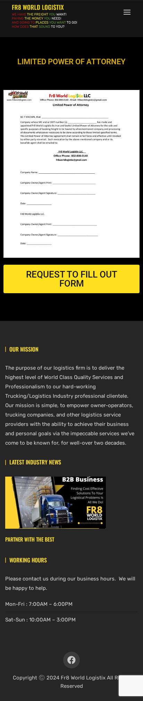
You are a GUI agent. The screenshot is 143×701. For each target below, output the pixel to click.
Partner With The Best (29, 539)
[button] (128, 12)
